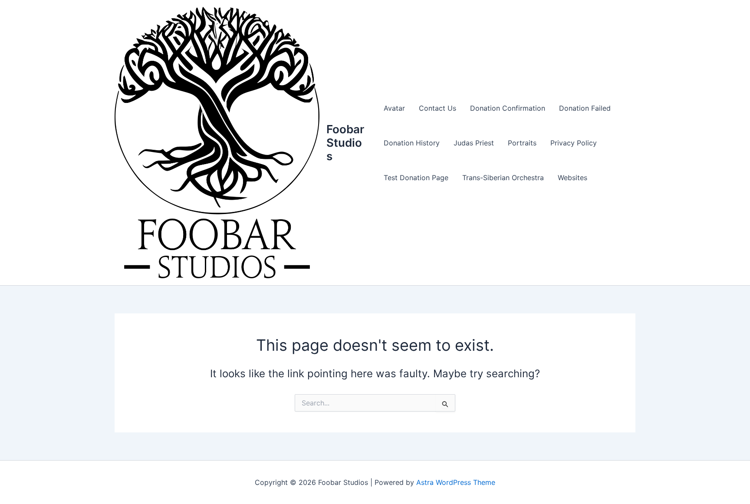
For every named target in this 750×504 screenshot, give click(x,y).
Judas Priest (474, 142)
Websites (572, 177)
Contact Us (437, 108)
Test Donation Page (416, 177)
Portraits (522, 142)
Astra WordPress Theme (455, 482)
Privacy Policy (573, 142)
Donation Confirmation (507, 108)
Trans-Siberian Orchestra (503, 177)
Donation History (412, 142)
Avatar (394, 108)
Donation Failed (585, 108)
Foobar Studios (345, 142)
